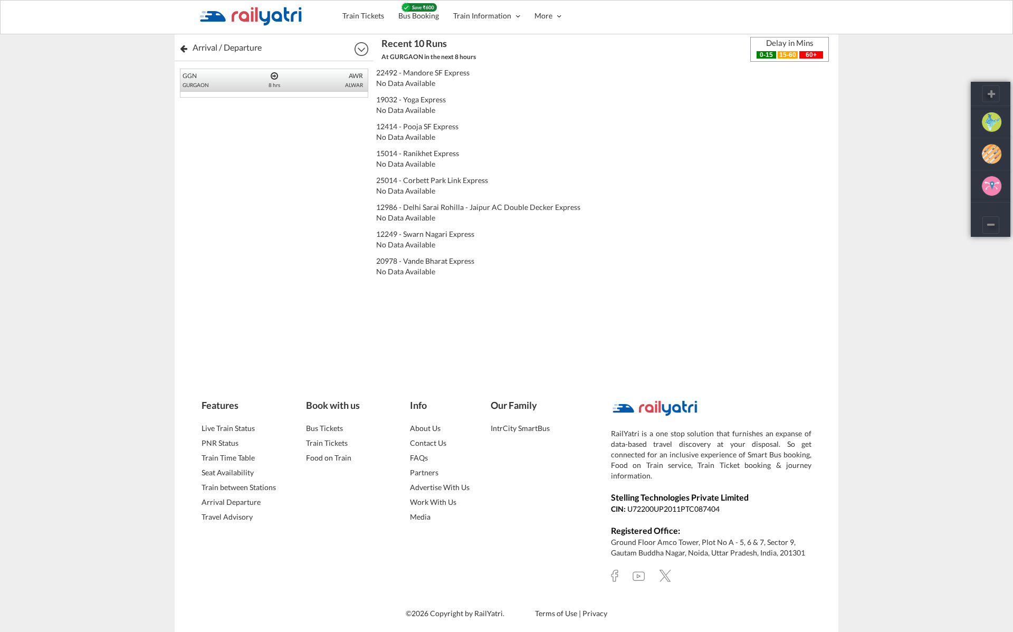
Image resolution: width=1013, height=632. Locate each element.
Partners (424, 472)
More (544, 15)
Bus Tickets (324, 428)
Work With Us (433, 501)
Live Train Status (228, 428)
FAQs (419, 457)
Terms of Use (557, 613)
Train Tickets (363, 15)
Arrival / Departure (227, 47)
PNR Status (220, 442)
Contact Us (428, 442)
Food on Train (328, 457)
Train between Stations (239, 487)
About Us (425, 428)
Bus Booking (418, 15)
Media (420, 516)
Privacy (594, 613)
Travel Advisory (227, 516)
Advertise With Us (440, 487)
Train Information (483, 15)
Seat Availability (228, 472)
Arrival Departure (231, 501)
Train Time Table (228, 457)
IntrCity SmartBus (520, 428)
